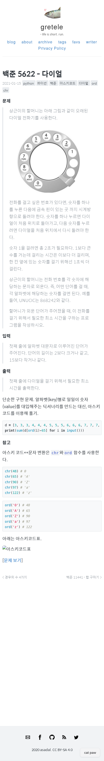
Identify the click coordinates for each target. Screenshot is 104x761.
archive (45, 42)
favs (76, 42)
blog (11, 42)
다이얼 (84, 83)
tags (62, 42)
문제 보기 (12, 560)
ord (94, 83)
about (27, 42)
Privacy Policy (52, 48)
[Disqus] (52, 651)
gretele (52, 26)
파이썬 (42, 83)
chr (5, 90)
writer (91, 42)
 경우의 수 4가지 (14, 577)
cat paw (90, 752)
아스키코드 (68, 83)
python (29, 83)
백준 (53, 83)
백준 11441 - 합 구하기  (84, 577)
